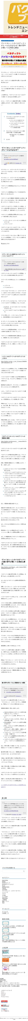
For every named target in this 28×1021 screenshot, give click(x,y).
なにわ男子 (5, 896)
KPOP (3, 881)
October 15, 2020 (16, 814)
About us (3, 993)
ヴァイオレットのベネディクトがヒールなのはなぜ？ (15, 117)
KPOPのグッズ (6, 883)
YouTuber (4, 889)
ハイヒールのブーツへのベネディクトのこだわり (17, 124)
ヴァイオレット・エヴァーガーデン (7, 40)
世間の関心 (5, 898)
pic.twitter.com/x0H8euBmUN (11, 265)
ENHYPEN (5, 880)
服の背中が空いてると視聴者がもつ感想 (17, 135)
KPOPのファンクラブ (7, 884)
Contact (3, 995)
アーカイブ (5, 911)
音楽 (3, 902)
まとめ (8, 139)
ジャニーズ (5, 892)
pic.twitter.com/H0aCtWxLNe (11, 810)
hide (18, 114)
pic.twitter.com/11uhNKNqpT (11, 159)
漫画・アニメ (5, 901)
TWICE (4, 888)
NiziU (3, 885)
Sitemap (3, 994)
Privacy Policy (5, 996)
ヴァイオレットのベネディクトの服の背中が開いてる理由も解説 (15, 131)
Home (2, 991)
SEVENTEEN (5, 887)
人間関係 (4, 899)
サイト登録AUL (5, 1011)
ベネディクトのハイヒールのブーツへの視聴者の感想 (17, 127)
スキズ (4, 893)
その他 (4, 895)
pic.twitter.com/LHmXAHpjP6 (13, 692)
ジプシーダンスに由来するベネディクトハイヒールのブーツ (17, 121)
